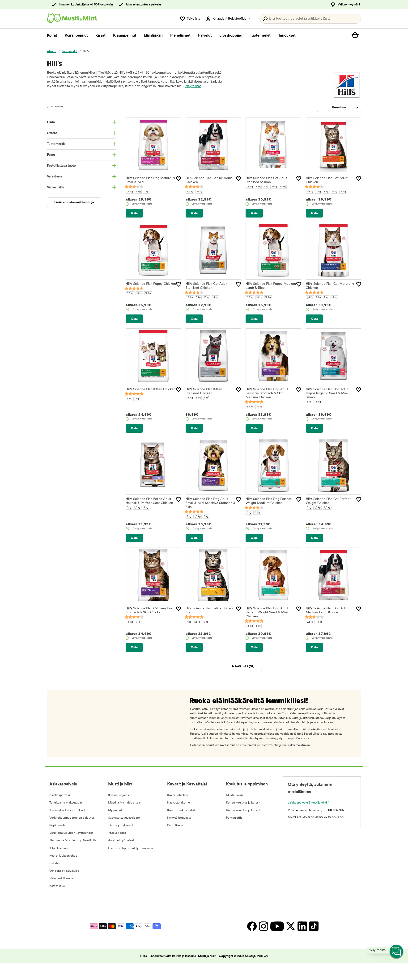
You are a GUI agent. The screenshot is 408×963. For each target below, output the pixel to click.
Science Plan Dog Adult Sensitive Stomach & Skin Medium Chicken (267, 393)
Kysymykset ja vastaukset (67, 810)
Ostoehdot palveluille (64, 870)
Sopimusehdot (59, 825)
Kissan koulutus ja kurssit (243, 810)
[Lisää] (178, 178)
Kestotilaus (57, 886)
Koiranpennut (76, 36)
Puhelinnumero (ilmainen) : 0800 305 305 (316, 810)
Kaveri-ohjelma (177, 795)
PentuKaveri (175, 825)
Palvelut (205, 36)
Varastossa (54, 176)
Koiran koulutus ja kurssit (243, 802)
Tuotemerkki (56, 144)
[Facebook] (252, 926)
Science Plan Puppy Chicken (151, 284)
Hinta (51, 122)
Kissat (100, 36)
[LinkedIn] (302, 926)
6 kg (146, 191)
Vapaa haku (55, 187)
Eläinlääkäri (153, 36)
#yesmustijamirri (119, 795)
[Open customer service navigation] (396, 951)
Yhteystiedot (117, 832)
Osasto (52, 133)
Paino (51, 155)
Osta (134, 213)
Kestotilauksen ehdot (64, 855)
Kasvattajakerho (178, 802)
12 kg (257, 512)
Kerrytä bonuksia (179, 817)
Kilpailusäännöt (60, 848)
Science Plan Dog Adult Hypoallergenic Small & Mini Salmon (327, 393)
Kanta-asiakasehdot (181, 810)
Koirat (52, 36)
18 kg (148, 293)
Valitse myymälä (349, 4)
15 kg (283, 186)
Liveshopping (230, 36)
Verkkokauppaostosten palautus (71, 817)
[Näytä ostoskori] (356, 35)
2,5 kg (190, 191)
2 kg (248, 512)
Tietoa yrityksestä (120, 825)
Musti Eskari (234, 795)
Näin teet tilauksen (62, 878)
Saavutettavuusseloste (124, 817)
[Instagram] (263, 926)
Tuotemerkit (260, 36)
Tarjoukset (287, 36)
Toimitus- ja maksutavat (65, 802)
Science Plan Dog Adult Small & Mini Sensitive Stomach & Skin (211, 503)
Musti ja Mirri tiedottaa (124, 802)
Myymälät (115, 810)
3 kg (138, 191)
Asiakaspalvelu (59, 795)
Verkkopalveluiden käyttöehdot (71, 832)
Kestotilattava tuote (61, 165)
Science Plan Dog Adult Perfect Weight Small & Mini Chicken (267, 612)
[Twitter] (290, 926)
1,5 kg (130, 191)
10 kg (274, 186)
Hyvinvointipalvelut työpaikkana (130, 848)
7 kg (266, 186)
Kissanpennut (124, 36)
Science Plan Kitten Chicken (150, 389)
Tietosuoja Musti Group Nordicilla (72, 840)
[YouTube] (277, 926)
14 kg (199, 191)
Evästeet (55, 863)
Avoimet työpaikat (121, 840)
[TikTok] (313, 926)
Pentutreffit (234, 817)
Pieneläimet (180, 36)
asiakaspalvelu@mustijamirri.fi (308, 802)
